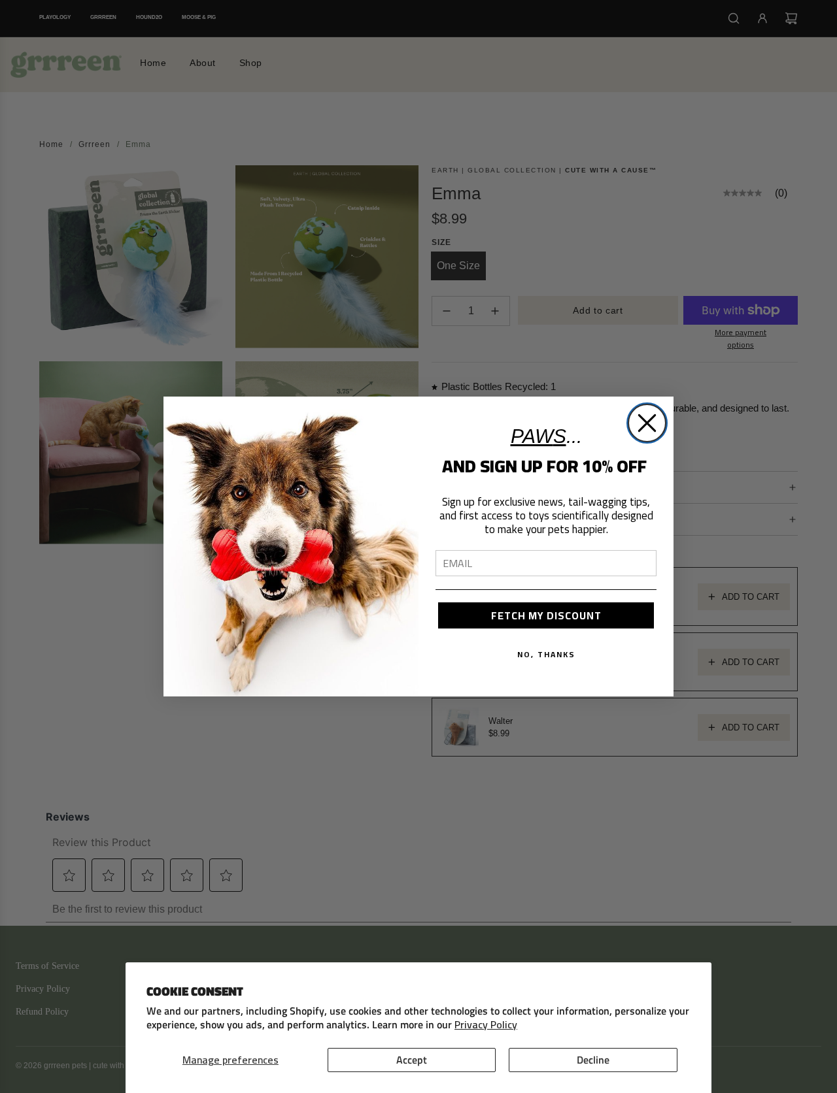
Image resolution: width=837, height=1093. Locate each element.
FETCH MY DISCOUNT (546, 615)
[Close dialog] (647, 423)
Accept (411, 1060)
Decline (593, 1060)
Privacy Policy (485, 1024)
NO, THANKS (546, 654)
